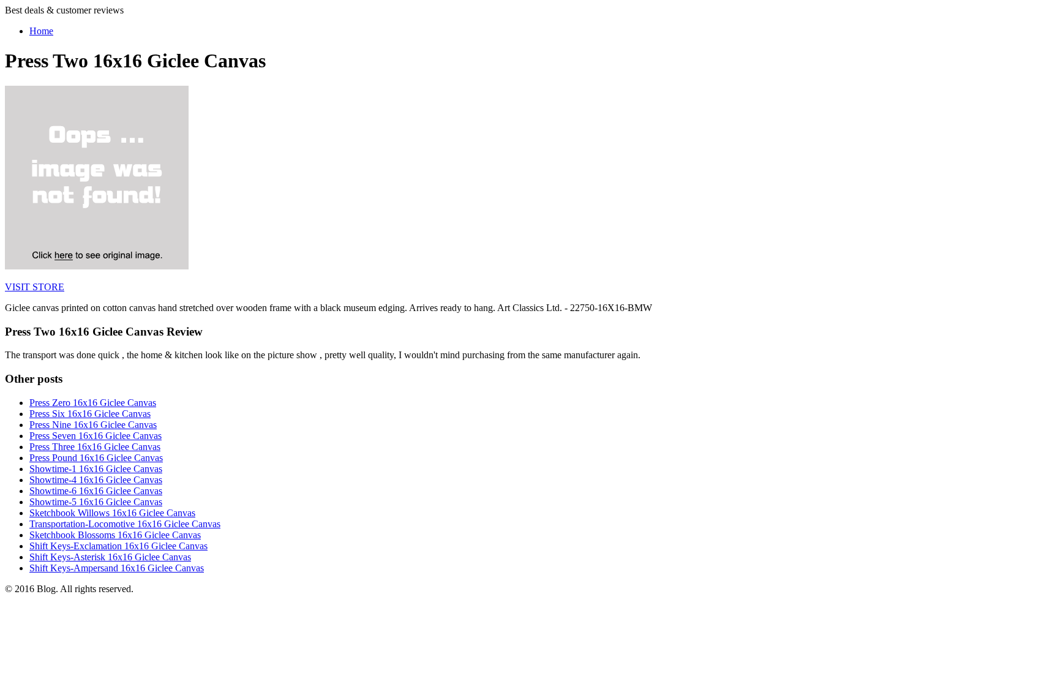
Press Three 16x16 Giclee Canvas (94, 447)
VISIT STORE (34, 287)
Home (41, 31)
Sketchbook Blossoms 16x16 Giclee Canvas (115, 535)
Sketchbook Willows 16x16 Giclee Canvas (112, 513)
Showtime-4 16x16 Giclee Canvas (95, 480)
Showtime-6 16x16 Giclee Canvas (95, 491)
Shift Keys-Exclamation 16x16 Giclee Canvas (118, 546)
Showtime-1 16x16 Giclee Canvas (95, 469)
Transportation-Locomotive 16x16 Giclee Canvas (124, 524)
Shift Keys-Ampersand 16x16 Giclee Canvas (116, 568)
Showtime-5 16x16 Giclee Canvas (95, 502)
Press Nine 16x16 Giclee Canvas (93, 424)
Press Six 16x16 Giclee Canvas (90, 413)
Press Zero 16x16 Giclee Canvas (92, 402)
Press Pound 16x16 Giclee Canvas (96, 458)
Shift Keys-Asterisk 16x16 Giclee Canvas (110, 557)
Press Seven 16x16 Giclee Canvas (95, 435)
